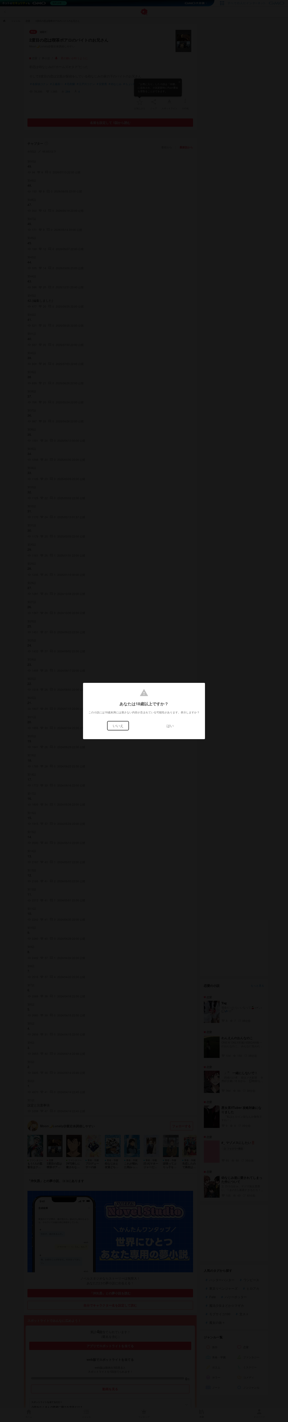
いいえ (118, 725)
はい (170, 725)
